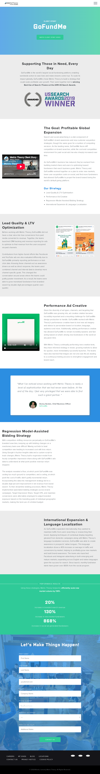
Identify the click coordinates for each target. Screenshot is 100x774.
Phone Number (25, 701)
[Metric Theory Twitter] (80, 756)
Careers (10, 756)
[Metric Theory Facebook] (73, 756)
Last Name (23, 666)
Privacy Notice (29, 760)
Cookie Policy (46, 760)
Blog (32, 756)
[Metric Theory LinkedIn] (88, 756)
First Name (24, 654)
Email (21, 677)
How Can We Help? (27, 725)
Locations (43, 756)
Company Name (25, 689)
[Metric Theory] (11, 3)
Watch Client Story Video (50, 37)
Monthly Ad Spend (27, 713)
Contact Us (12, 760)
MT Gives (22, 756)
